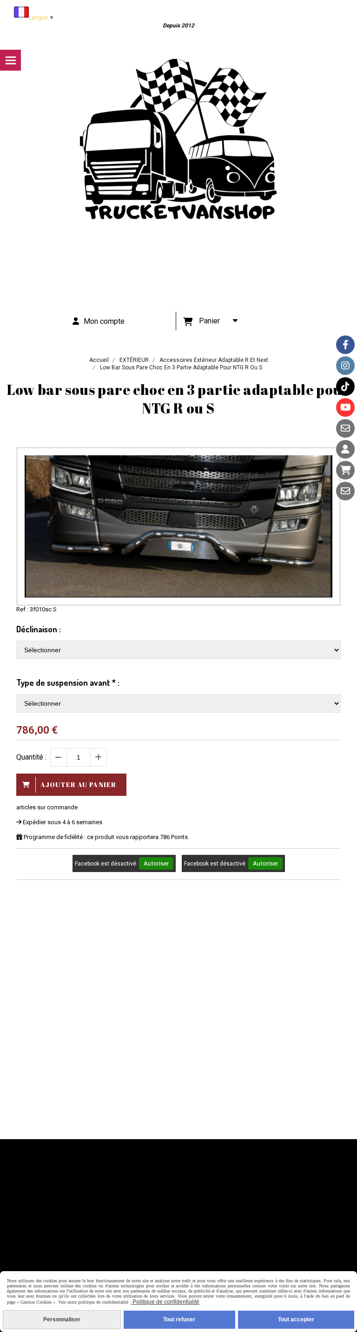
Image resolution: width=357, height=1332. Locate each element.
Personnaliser (61, 1319)
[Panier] (345, 470)
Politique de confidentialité (165, 1302)
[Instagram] (345, 365)
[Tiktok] (345, 386)
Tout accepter (296, 1319)
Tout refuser (179, 1319)
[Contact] (345, 428)
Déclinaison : (38, 629)
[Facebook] (345, 344)
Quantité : (31, 757)
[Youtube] (345, 407)
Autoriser (156, 863)
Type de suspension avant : (67, 682)
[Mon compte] (345, 449)
